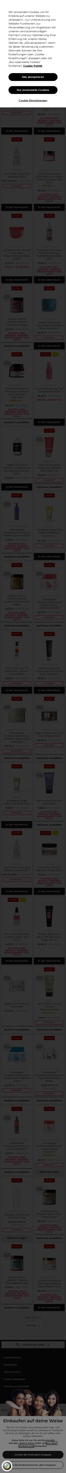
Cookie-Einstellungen (33, 100)
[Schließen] (62, 4)
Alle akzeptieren (33, 77)
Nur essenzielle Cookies (33, 90)
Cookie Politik (32, 66)
